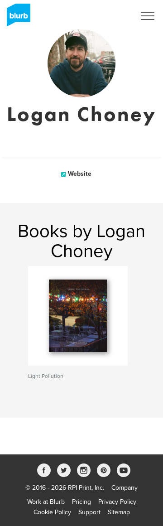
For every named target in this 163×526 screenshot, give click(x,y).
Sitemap (119, 512)
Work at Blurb (46, 502)
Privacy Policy (117, 502)
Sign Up (112, 15)
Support (89, 512)
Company (124, 488)
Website (79, 174)
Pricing (81, 502)
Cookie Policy (52, 512)
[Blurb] (16, 18)
